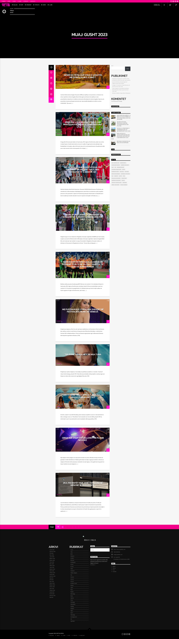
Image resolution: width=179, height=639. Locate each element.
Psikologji (73, 602)
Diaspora (72, 556)
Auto (72, 551)
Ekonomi (72, 560)
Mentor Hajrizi (59, 86)
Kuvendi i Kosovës (125, 173)
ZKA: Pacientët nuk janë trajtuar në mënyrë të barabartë (83, 484)
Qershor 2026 (52, 551)
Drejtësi (72, 558)
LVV (112, 176)
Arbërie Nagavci (125, 165)
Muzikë (57, 300)
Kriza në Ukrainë (116, 173)
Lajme (19, 1)
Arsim (72, 549)
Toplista (26, 1)
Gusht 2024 (52, 574)
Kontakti (33, 1)
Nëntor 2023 (52, 586)
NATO (120, 176)
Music (72, 589)
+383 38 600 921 (117, 552)
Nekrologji (73, 593)
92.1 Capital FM (115, 162)
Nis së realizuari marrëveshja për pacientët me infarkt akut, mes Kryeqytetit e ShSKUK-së (83, 170)
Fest (114, 569)
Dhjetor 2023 (52, 585)
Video (14, 1)
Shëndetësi (58, 158)
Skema (3, 1)
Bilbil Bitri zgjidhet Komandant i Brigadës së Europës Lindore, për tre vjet (83, 217)
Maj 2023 (51, 597)
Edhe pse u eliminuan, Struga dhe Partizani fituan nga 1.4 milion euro (82, 123)
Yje (71, 619)
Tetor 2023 (52, 588)
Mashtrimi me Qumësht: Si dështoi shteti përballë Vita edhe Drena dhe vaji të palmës (123, 117)
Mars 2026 (52, 555)
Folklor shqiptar (74, 572)
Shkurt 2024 (52, 583)
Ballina (15, 5)
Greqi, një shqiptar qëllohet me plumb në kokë (83, 439)
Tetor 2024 (52, 571)
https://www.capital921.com (119, 549)
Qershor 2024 (52, 576)
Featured (72, 570)
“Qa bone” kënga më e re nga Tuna (83, 354)
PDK (124, 176)
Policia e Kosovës (116, 178)
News (72, 596)
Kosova (122, 171)
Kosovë (127, 171)
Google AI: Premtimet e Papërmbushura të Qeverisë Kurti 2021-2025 (123, 130)
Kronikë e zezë (74, 583)
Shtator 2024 (52, 572)
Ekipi (9, 1)
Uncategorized (74, 617)
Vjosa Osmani (124, 184)
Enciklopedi (73, 562)
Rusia (123, 180)
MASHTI (116, 176)
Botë (72, 554)
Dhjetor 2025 (52, 558)
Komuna (72, 577)
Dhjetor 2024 (52, 569)
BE (115, 167)
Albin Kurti (123, 162)
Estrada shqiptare (116, 169)
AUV (113, 167)
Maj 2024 (51, 578)
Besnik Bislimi (120, 167)
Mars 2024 (52, 581)
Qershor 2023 (52, 595)
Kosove (72, 581)
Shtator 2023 (52, 590)
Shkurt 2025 (52, 565)
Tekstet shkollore (116, 182)
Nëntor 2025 (52, 560)
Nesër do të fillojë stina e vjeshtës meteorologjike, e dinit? (83, 76)
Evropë (72, 566)
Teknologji (73, 614)
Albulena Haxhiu (116, 165)
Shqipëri (72, 608)
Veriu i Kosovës (115, 184)
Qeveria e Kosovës (116, 180)
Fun (71, 575)
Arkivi (58, 635)
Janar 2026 (52, 556)
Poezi (72, 600)
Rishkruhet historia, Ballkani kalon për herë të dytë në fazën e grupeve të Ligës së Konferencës (82, 264)
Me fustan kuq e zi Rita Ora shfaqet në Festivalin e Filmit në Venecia (83, 310)
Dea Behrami (59, 320)
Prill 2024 (51, 579)
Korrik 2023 (52, 593)
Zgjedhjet (73, 621)
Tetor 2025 (52, 562)
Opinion (72, 598)
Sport (57, 113)
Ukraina (125, 182)
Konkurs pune (115, 171)
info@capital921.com (118, 554)
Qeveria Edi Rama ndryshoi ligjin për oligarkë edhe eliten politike (122, 124)
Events (72, 564)
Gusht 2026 (52, 549)
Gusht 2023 (52, 592)
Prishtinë (124, 178)
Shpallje (72, 606)
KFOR (123, 169)
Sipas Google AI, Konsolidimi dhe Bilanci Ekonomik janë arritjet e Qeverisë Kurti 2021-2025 (120, 90)
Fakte (72, 568)
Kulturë (72, 585)
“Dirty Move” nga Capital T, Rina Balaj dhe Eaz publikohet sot (83, 396)
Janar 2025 (52, 567)
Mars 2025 (52, 563)
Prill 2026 (51, 553)
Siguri (72, 610)
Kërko (112, 65)
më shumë (92, 564)
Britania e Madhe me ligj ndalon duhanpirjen (121, 93)
